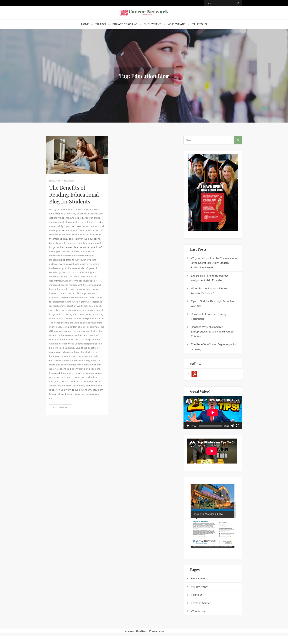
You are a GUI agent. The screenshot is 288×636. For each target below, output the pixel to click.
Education (54, 181)
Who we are (176, 24)
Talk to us (199, 24)
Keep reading (60, 407)
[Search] (238, 3)
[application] (213, 412)
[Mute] (232, 425)
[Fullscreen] (238, 425)
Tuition (100, 24)
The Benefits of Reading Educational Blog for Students (74, 194)
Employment (152, 24)
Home (85, 24)
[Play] (188, 425)
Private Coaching (124, 24)
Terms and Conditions (135, 631)
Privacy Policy (156, 631)
